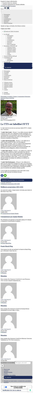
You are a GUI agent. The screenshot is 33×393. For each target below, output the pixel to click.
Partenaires (6, 20)
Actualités (6, 16)
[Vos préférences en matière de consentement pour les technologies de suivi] (30, 390)
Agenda (9, 59)
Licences (6, 370)
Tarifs (8, 53)
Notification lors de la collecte (12, 390)
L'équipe (6, 17)
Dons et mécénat (8, 23)
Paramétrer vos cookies (10, 375)
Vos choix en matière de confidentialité (18, 387)
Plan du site (7, 369)
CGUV (6, 373)
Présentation (7, 14)
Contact (9, 54)
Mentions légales (8, 372)
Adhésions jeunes (11, 48)
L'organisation (7, 19)
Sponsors (6, 21)
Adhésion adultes (11, 51)
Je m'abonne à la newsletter (8, 362)
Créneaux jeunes (11, 47)
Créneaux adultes (11, 50)
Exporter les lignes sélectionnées (9, 1)
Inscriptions (10, 60)
